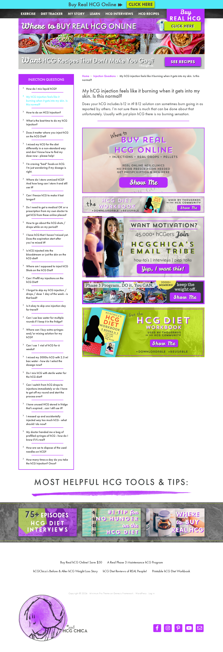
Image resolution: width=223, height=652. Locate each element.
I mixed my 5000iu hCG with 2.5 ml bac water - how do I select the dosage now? (47, 361)
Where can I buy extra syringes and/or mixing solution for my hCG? (44, 333)
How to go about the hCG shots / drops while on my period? (45, 225)
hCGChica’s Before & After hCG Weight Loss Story (65, 571)
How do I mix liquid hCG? (41, 89)
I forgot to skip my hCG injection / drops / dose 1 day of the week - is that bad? (47, 294)
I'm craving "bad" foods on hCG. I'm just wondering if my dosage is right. (46, 167)
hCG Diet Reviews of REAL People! (125, 571)
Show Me (143, 182)
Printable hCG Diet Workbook (171, 571)
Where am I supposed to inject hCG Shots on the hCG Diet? (47, 268)
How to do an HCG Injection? (43, 112)
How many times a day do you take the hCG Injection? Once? (47, 461)
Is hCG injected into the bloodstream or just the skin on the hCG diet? (46, 254)
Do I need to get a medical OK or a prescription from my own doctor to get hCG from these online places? (47, 211)
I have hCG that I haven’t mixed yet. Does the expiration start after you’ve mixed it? (47, 238)
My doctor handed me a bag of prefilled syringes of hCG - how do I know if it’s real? (47, 435)
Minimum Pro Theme (99, 593)
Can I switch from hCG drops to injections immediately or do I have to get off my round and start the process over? (46, 390)
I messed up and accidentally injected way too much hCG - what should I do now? (46, 420)
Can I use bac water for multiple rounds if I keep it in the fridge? (45, 319)
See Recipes (183, 61)
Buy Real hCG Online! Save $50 (81, 562)
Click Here (141, 4)
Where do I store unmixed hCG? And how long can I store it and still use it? (46, 183)
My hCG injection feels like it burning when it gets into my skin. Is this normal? (46, 100)
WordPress (141, 593)
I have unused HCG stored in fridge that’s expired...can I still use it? (47, 406)
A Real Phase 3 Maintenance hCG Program (135, 562)
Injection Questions (46, 79)
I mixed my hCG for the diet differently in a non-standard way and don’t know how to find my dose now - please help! (46, 150)
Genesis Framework (123, 593)
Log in (152, 593)
